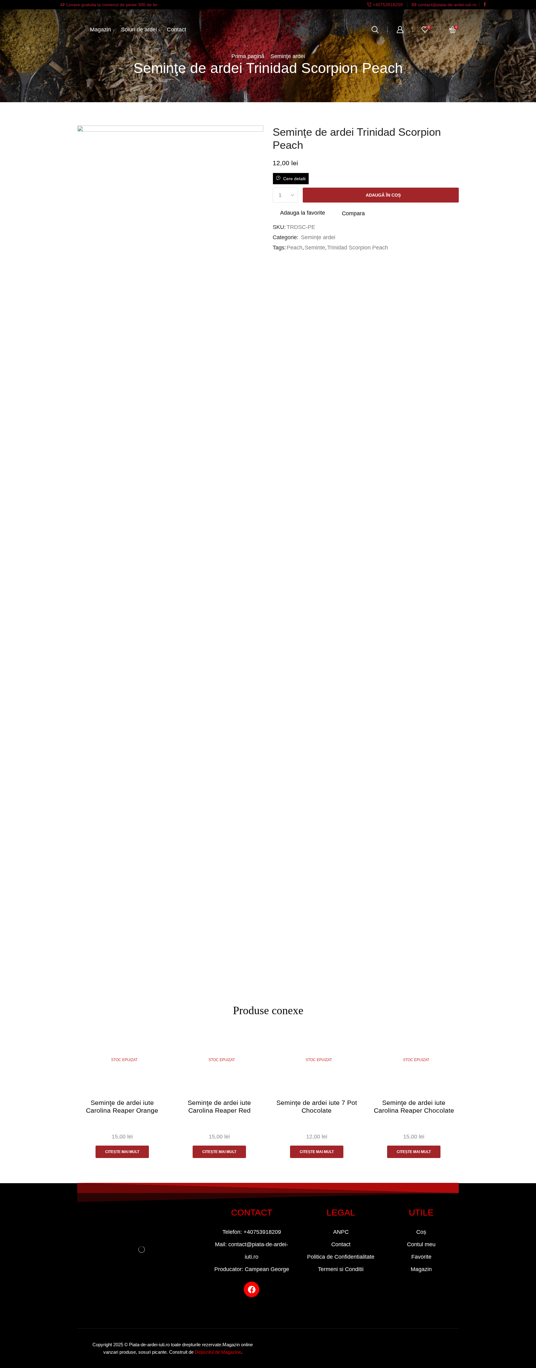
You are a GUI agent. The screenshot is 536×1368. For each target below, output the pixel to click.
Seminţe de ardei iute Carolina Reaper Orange (122, 1106)
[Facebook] (485, 4)
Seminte (315, 247)
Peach (294, 247)
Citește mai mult (122, 1152)
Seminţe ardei (287, 56)
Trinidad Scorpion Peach (357, 247)
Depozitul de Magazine (218, 1352)
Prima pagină (247, 56)
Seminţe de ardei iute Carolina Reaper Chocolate (414, 1106)
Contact (176, 29)
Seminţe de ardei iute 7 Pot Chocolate (316, 1106)
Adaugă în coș (383, 195)
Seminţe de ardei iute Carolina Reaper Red (219, 1106)
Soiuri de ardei (139, 29)
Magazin (100, 29)
